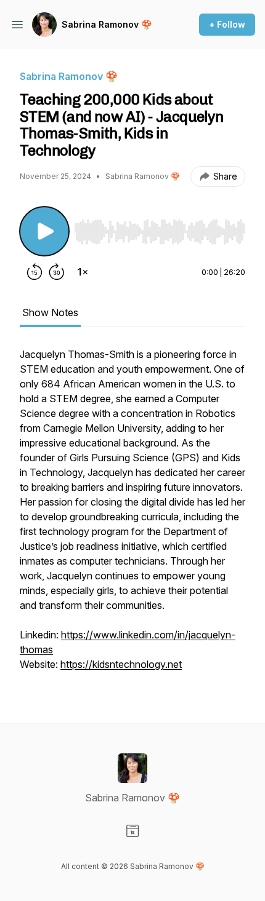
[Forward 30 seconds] (56, 271)
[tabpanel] (132, 515)
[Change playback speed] (82, 271)
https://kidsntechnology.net (121, 664)
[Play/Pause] (44, 231)
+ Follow (227, 24)
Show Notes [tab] (50, 312)
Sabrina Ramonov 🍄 (107, 24)
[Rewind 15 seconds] (34, 271)
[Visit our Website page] (132, 831)
